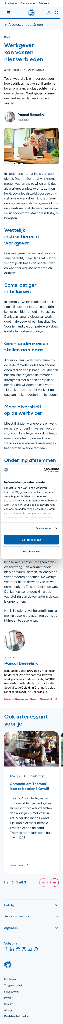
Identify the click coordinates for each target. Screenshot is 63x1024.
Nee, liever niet (31, 551)
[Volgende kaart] (54, 882)
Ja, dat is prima (31, 539)
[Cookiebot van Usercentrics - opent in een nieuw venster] (44, 470)
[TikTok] (36, 949)
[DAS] (31, 12)
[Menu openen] (8, 12)
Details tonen (44, 528)
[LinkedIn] (12, 949)
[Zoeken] (57, 12)
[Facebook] (6, 949)
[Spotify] (18, 949)
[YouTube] (30, 949)
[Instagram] (24, 949)
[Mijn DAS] (49, 12)
